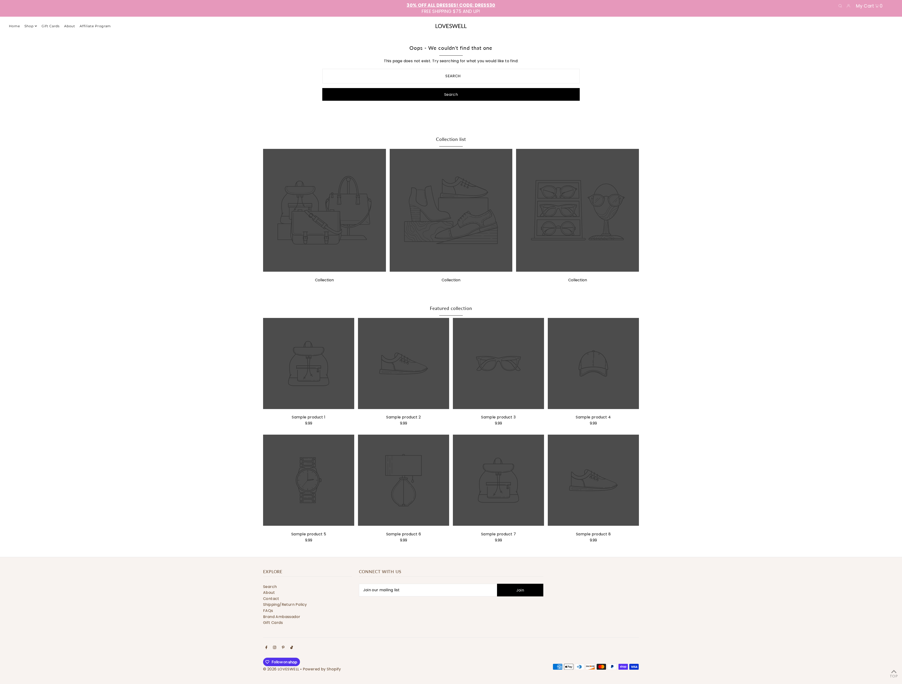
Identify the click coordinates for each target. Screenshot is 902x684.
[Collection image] (324, 270)
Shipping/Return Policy (285, 604)
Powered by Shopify (322, 669)
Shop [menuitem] (29, 26)
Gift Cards (273, 622)
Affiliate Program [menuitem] (95, 26)
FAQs (268, 610)
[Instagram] (274, 648)
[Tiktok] (291, 648)
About (269, 592)
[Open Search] (840, 6)
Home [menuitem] (14, 26)
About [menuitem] (69, 26)
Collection (324, 280)
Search (270, 586)
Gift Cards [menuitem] (51, 26)
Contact (271, 598)
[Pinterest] (283, 648)
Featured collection (451, 308)
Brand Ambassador (281, 616)
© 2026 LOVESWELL (281, 669)
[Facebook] (266, 648)
